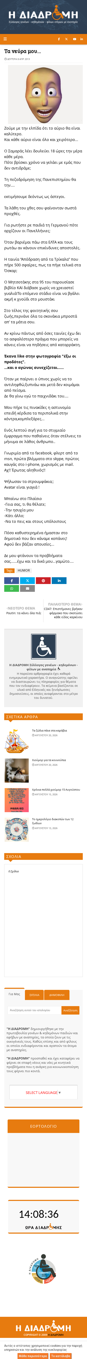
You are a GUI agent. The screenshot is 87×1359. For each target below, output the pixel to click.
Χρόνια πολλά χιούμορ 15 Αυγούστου (56, 789)
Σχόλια (34, 995)
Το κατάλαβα (60, 1356)
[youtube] (74, 39)
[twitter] (66, 39)
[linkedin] (81, 39)
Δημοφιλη (56, 995)
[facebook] (59, 39)
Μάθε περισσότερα (33, 1356)
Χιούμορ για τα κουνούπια (49, 760)
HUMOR (24, 570)
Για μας (14, 994)
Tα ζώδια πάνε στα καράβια (49, 730)
